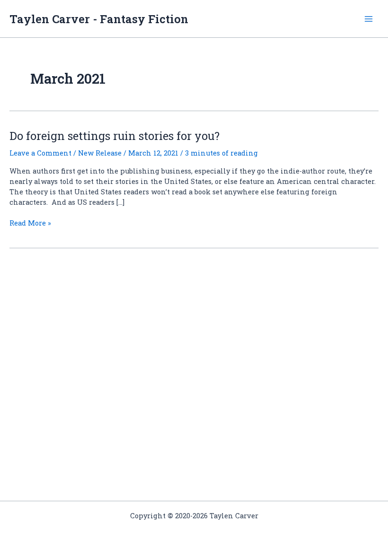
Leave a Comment (40, 152)
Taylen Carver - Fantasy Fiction (98, 18)
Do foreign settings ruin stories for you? (114, 135)
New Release (100, 152)
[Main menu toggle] (369, 19)
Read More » (30, 223)
